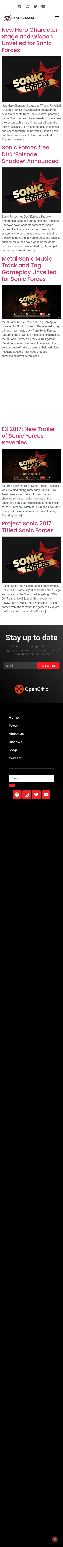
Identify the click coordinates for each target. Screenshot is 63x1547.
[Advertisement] (31, 392)
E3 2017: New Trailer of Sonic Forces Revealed (28, 436)
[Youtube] (43, 6)
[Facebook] (19, 6)
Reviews (15, 742)
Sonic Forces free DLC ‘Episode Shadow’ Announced (30, 154)
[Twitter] (35, 6)
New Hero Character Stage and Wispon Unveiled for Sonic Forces (30, 40)
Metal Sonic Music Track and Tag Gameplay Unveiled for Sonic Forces (29, 269)
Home (14, 718)
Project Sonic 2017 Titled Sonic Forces (28, 526)
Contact (15, 758)
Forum (14, 726)
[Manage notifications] (55, 1539)
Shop (13, 750)
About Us (16, 734)
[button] (31, 676)
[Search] (12, 785)
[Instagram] (27, 6)
